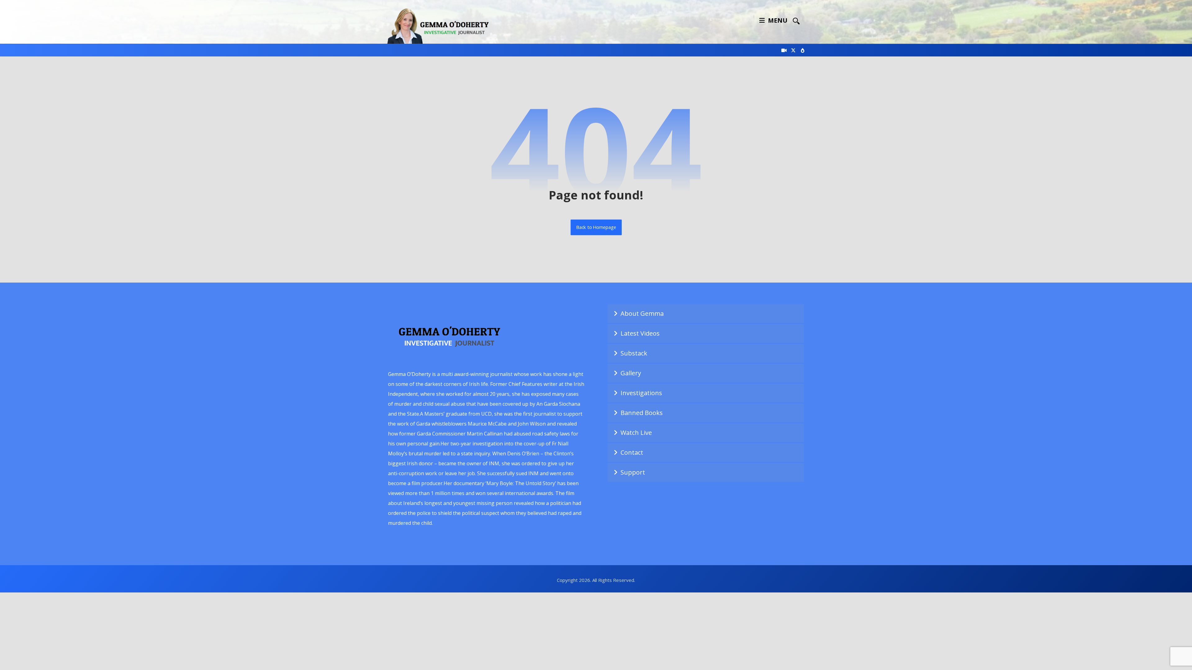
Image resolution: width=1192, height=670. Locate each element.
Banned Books (642, 413)
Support (633, 472)
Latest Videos (640, 333)
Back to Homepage (596, 227)
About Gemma (642, 313)
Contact (632, 452)
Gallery (631, 373)
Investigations (641, 393)
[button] (796, 21)
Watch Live (636, 432)
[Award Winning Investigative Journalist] (441, 25)
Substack (634, 353)
